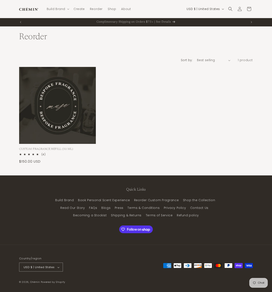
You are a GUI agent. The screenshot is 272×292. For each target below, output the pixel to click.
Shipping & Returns (126, 215)
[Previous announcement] (20, 22)
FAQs (93, 208)
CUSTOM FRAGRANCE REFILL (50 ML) (46, 149)
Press (119, 208)
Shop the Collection (199, 200)
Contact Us (199, 208)
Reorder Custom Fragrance (156, 200)
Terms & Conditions (144, 208)
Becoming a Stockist (90, 215)
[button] (57, 8)
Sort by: (187, 60)
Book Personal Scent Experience (104, 200)
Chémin (35, 282)
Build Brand (64, 200)
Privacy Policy (175, 208)
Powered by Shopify (53, 282)
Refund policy (188, 215)
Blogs (105, 208)
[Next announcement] (251, 22)
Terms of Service (159, 215)
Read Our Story (72, 208)
